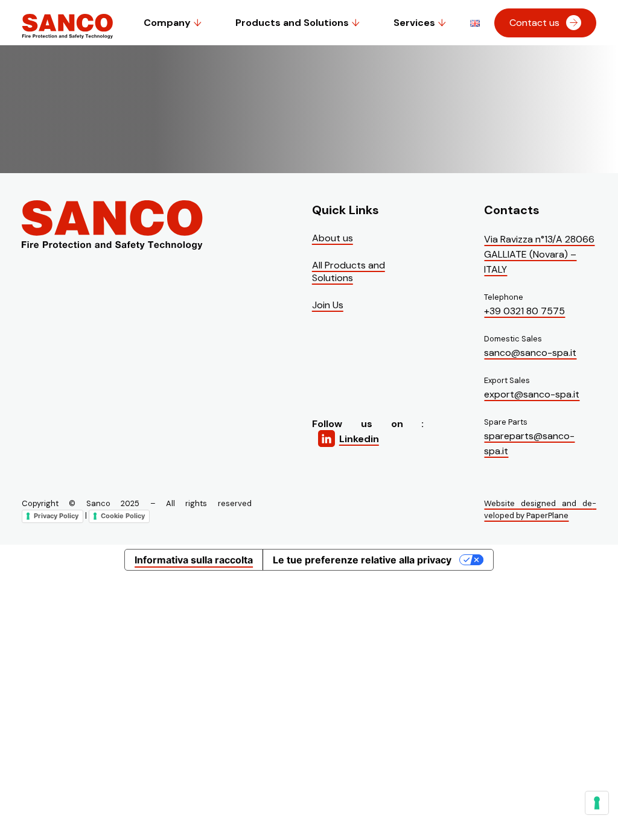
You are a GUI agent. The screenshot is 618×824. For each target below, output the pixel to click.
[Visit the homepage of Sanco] (67, 34)
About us (332, 238)
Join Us (327, 305)
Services (414, 22)
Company (167, 22)
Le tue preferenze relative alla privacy (362, 560)
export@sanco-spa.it (531, 394)
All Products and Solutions (348, 271)
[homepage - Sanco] (112, 226)
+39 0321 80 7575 (524, 311)
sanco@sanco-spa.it (530, 352)
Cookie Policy (123, 516)
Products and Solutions (292, 22)
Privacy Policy (56, 516)
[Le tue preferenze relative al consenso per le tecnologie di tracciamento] (596, 802)
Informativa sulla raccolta (194, 560)
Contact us (534, 22)
